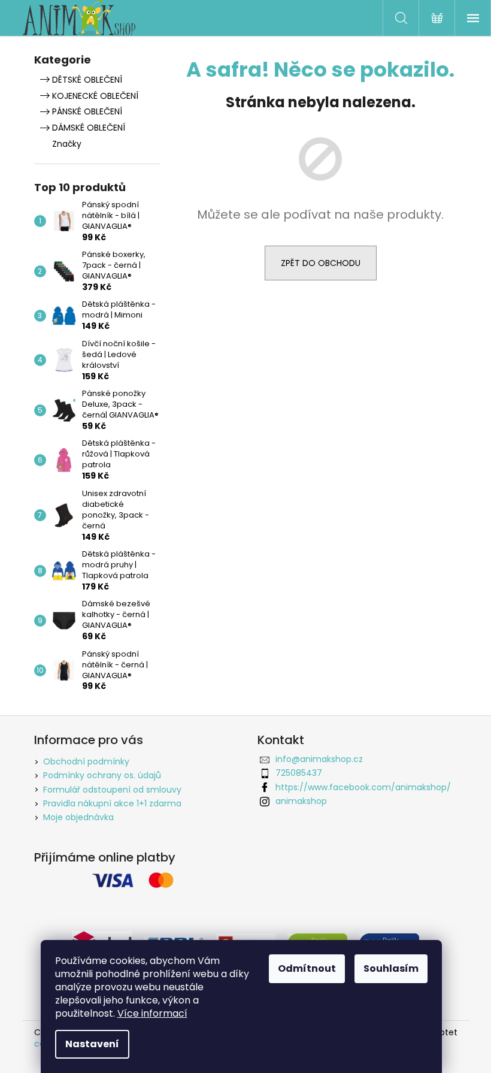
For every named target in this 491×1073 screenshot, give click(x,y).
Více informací (152, 1013)
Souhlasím (391, 968)
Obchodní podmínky (86, 761)
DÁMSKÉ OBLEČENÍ (88, 128)
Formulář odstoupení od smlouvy (112, 790)
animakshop (301, 801)
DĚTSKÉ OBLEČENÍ (87, 80)
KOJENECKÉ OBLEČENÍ (95, 96)
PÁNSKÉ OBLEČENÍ (87, 111)
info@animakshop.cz (319, 759)
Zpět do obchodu (320, 263)
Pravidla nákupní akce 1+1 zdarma (112, 803)
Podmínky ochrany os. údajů (102, 775)
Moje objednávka (78, 817)
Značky (66, 144)
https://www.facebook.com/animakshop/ (363, 787)
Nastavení (92, 1044)
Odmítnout (307, 968)
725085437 (298, 773)
